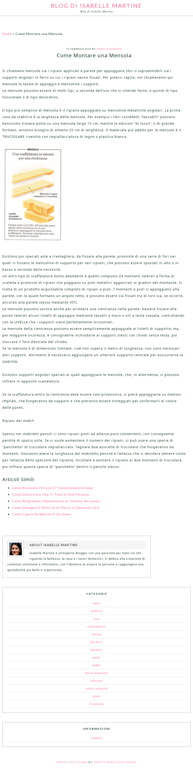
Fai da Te (97, 642)
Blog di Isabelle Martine (96, 5)
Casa (96, 619)
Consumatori (96, 626)
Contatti (96, 738)
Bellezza (96, 611)
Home (7, 34)
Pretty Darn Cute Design (116, 762)
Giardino (96, 650)
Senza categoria (96, 688)
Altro (96, 603)
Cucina (96, 634)
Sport (96, 696)
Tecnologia (96, 704)
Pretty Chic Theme (72, 762)
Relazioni (96, 681)
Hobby (96, 665)
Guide (97, 657)
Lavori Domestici (96, 673)
